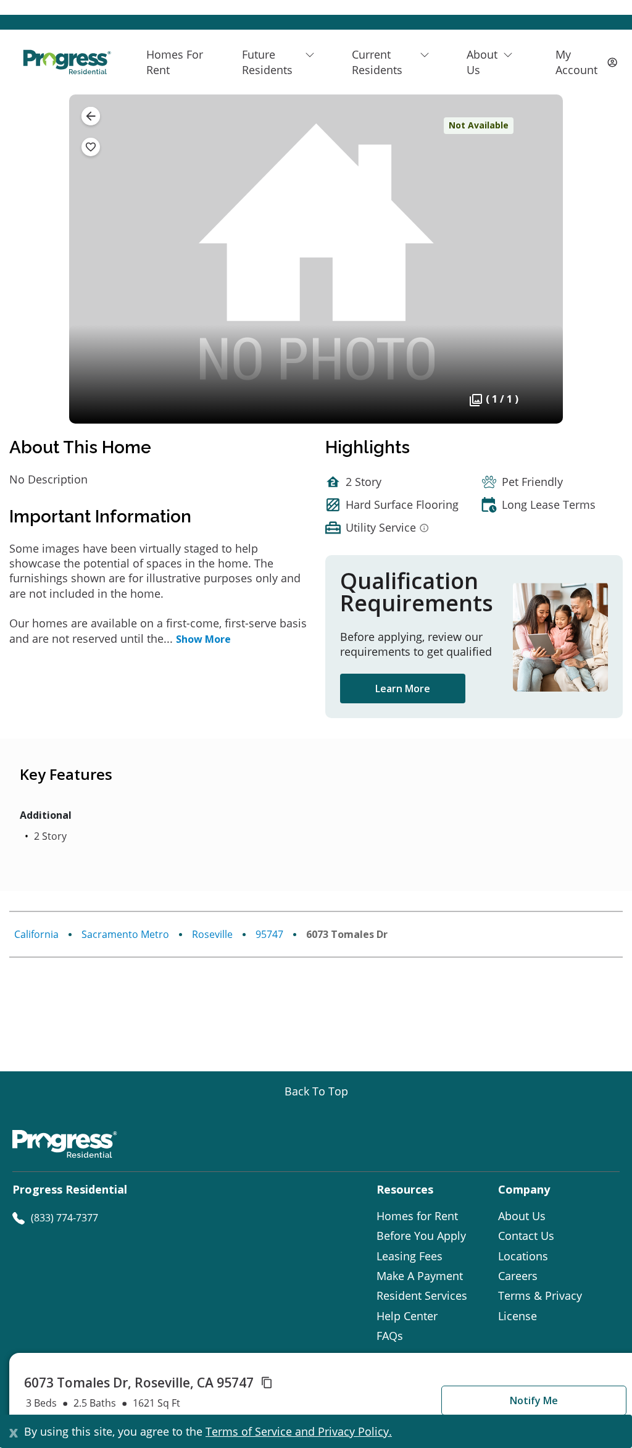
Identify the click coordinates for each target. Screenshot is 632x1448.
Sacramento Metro (125, 934)
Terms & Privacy (540, 1295)
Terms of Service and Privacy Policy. (299, 1431)
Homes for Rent (417, 1215)
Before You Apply (421, 1235)
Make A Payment (419, 1275)
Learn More (402, 688)
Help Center (407, 1315)
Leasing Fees (409, 1256)
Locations (523, 1256)
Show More (203, 639)
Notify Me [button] (534, 1400)
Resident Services (421, 1295)
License (517, 1315)
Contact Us (526, 1235)
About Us (522, 1215)
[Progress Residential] (67, 62)
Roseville (212, 934)
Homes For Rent (174, 62)
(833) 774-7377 (64, 1217)
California (36, 934)
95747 (269, 934)
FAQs (389, 1335)
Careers (518, 1275)
